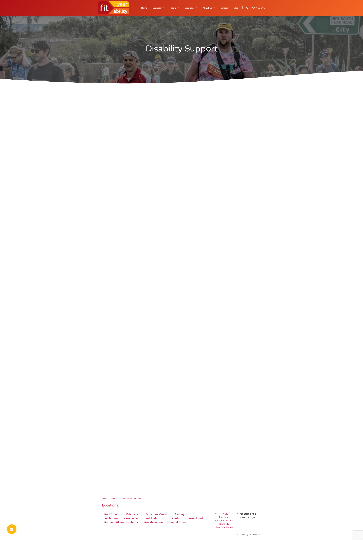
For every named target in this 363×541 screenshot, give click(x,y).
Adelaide (152, 518)
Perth (175, 518)
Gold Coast (111, 514)
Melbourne (112, 518)
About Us (207, 8)
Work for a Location (132, 498)
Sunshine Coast (156, 514)
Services (157, 8)
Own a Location (109, 498)
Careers (224, 8)
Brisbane (132, 514)
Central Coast (177, 522)
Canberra (132, 522)
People (172, 8)
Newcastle (131, 518)
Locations (189, 8)
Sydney (179, 514)
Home (144, 8)
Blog (236, 8)
